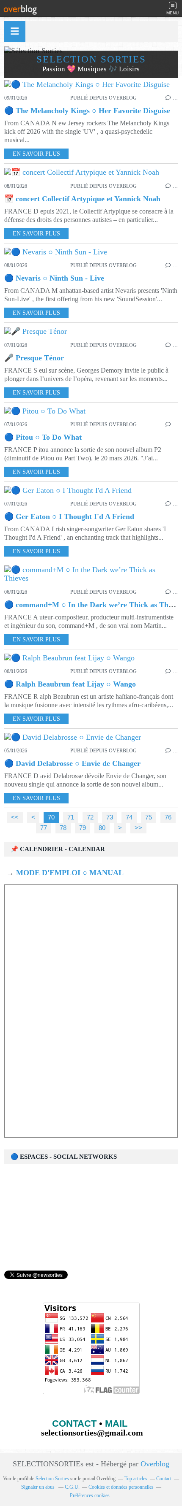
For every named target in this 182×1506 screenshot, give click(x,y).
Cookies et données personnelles (121, 1487)
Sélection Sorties (91, 59)
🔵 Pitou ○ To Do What (43, 437)
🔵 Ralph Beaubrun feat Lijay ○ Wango (70, 684)
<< (15, 817)
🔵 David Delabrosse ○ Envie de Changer (72, 763)
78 (63, 828)
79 (82, 828)
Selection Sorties (52, 1479)
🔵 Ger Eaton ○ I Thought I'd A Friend (69, 516)
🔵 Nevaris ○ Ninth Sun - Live (54, 278)
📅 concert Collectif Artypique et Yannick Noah (82, 199)
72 (90, 817)
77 (43, 828)
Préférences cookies (90, 1495)
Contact (163, 1479)
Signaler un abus (38, 1487)
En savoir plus (36, 154)
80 (102, 828)
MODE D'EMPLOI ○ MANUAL (69, 872)
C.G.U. (72, 1487)
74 (129, 817)
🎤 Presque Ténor (34, 358)
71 (70, 817)
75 (148, 817)
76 (168, 817)
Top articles (135, 1479)
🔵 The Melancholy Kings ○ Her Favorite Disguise (87, 110)
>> (138, 828)
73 (109, 817)
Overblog (155, 1464)
